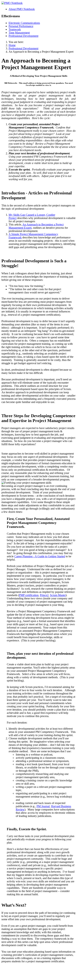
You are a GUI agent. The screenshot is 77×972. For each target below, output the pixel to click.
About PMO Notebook (22, 9)
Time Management (19, 32)
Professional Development (23, 35)
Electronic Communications (24, 22)
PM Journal (43, 806)
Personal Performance (21, 26)
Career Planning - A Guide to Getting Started (39, 556)
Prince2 (44, 595)
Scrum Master (58, 595)
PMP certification (28, 595)
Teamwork (15, 29)
